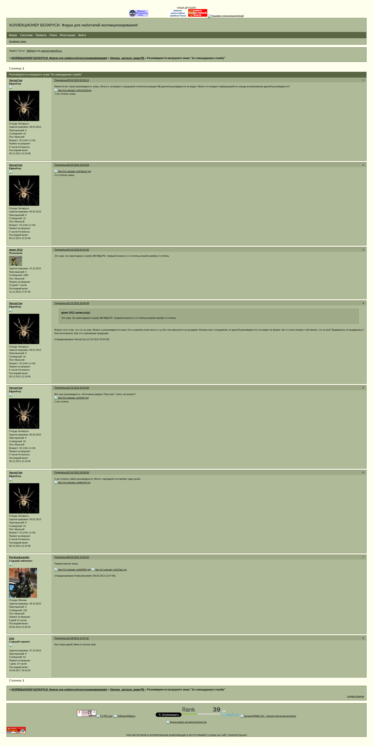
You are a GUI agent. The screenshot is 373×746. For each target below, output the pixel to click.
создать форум (355, 696)
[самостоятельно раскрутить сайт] (230, 716)
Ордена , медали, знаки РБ (127, 58)
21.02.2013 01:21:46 (78, 249)
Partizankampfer (19, 557)
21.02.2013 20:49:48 (78, 303)
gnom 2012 (16, 249)
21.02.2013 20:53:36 (78, 387)
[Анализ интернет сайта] (104, 716)
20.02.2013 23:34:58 (78, 165)
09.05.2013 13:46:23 (78, 557)
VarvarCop (15, 80)
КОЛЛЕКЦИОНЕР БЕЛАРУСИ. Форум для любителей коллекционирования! (59, 58)
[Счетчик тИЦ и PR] (86, 716)
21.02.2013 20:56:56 (78, 472)
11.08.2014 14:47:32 (78, 638)
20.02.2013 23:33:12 (78, 80)
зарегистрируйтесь (51, 50)
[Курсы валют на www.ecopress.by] (186, 722)
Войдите (31, 50)
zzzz (11, 638)
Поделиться (61, 80)
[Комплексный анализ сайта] (16, 732)
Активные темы (17, 41)
